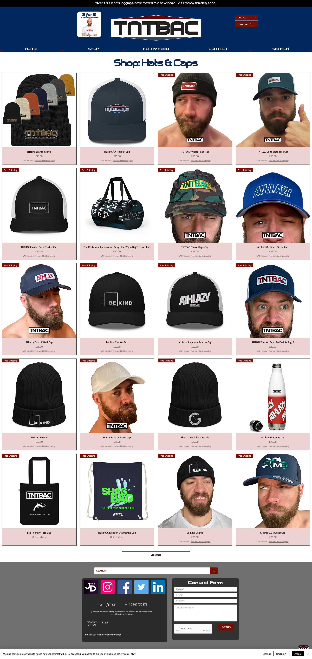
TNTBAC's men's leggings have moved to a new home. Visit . (156, 3)
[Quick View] (39, 110)
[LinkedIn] (158, 587)
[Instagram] (108, 587)
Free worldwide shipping (45, 160)
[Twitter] (141, 587)
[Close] (308, 653)
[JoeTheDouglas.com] (91, 587)
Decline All (281, 653)
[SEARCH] (214, 570)
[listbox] (246, 18)
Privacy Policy (128, 653)
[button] (246, 18)
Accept (297, 653)
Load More (156, 554)
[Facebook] (124, 587)
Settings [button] (267, 653)
